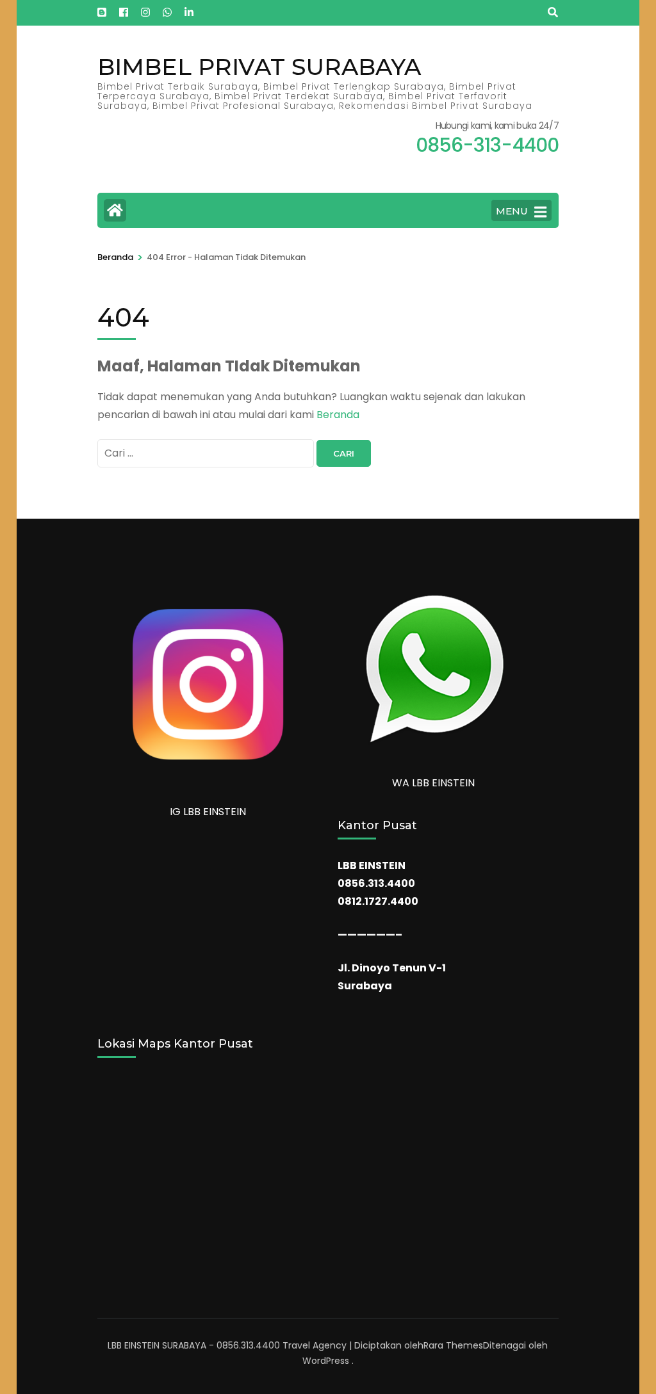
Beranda (337, 414)
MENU (512, 211)
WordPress (325, 1360)
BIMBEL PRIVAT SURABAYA (259, 67)
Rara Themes (453, 1345)
